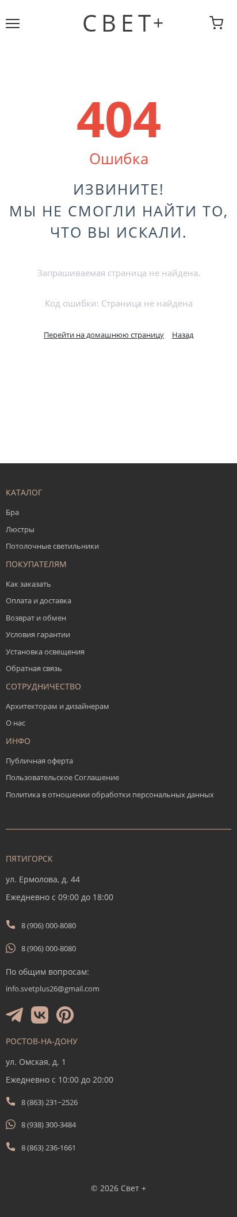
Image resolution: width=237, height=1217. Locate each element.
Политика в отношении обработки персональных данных (110, 794)
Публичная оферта (39, 760)
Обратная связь (34, 668)
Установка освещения (45, 651)
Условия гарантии (38, 634)
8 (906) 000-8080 (48, 925)
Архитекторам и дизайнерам (57, 706)
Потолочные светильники (52, 546)
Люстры (20, 529)
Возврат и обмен (36, 618)
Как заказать (28, 584)
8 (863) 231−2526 (49, 1102)
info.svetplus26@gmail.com (53, 988)
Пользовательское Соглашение (62, 777)
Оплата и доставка (38, 600)
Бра (12, 512)
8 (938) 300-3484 (48, 1124)
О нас (15, 723)
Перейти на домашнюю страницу (104, 335)
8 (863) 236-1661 (48, 1147)
